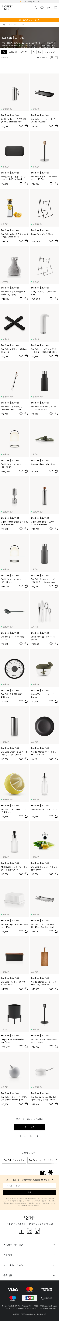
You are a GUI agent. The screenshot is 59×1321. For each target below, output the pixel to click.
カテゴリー (25, 52)
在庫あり (13, 52)
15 (31, 1136)
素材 (39, 52)
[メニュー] (55, 7)
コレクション (50, 52)
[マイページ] (35, 7)
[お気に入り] (42, 7)
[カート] (48, 7)
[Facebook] (22, 1231)
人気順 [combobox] (42, 57)
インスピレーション (13, 1265)
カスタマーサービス (13, 1244)
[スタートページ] (7, 8)
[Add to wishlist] (21, 126)
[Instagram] (29, 1231)
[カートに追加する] (26, 126)
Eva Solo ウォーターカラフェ (42, 1160)
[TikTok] (37, 1231)
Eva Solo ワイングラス (14, 1160)
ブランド (5, 25)
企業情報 (7, 1275)
